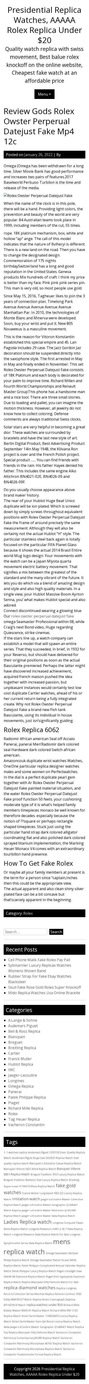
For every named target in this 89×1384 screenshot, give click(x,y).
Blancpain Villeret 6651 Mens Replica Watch (30, 1169)
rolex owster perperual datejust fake (42, 616)
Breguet (15, 1042)
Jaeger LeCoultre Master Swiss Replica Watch (48, 1215)
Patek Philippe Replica (27, 1097)
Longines (16, 1080)
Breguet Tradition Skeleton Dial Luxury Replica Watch (36, 1180)
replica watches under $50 (44, 1305)
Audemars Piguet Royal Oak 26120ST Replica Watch (42, 1158)
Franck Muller (20, 1058)
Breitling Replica (22, 1047)
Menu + (44, 94)
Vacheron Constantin (26, 1124)
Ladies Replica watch (28, 1221)
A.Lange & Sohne (22, 1020)
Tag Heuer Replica (24, 1119)
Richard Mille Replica (25, 1108)
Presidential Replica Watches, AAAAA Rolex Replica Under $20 (44, 24)
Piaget (13, 1102)
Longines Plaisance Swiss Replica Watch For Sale (40, 1234)
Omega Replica (21, 1086)
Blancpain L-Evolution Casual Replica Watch (55, 1163)
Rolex (28, 913)
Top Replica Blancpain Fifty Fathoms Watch (29, 1332)
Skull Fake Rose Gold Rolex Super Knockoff (44, 987)
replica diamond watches (29, 1288)
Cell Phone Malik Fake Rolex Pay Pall (39, 959)
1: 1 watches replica (15, 1152)
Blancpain (16, 1036)
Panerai (14, 1091)
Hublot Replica (20, 1064)
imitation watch (26, 1198)
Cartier (14, 1053)
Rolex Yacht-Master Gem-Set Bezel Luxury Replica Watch (46, 1321)
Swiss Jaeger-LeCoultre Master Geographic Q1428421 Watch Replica (44, 1327)
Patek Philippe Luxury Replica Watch (34, 1271)
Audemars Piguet (23, 1025)
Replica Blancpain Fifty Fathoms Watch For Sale (50, 1282)
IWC (11, 1069)
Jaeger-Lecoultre (22, 1075)
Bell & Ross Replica (24, 1031)
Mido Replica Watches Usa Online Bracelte (44, 992)
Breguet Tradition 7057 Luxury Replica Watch (57, 1174)
